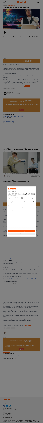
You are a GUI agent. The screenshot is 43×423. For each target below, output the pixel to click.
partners (17, 199)
